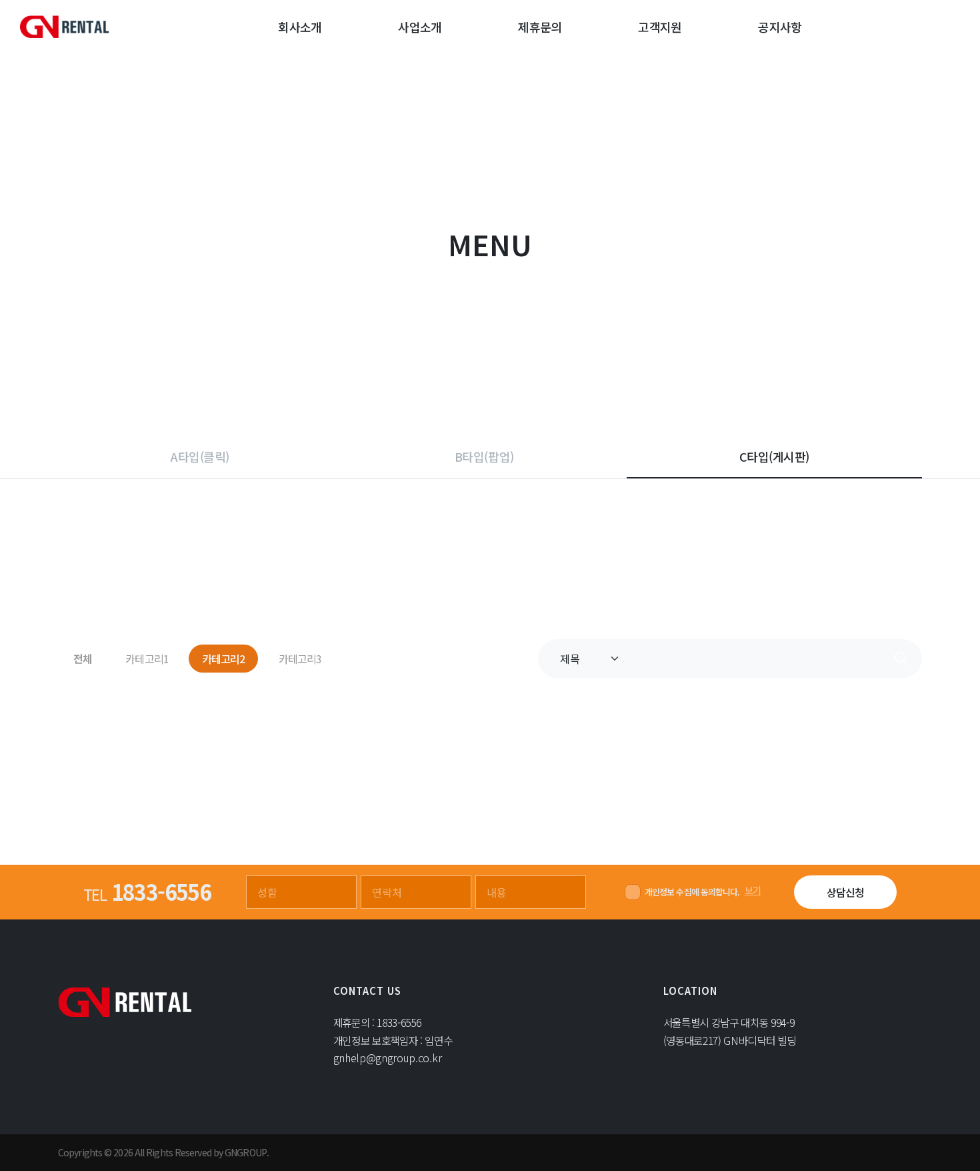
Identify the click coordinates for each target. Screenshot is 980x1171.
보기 (753, 890)
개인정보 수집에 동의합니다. (692, 891)
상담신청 (845, 892)
